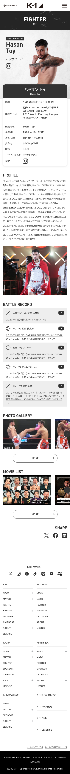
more (43, 458)
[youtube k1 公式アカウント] (51, 573)
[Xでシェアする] (46, 535)
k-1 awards (44, 706)
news (6, 593)
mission (35, 762)
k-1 (46, 695)
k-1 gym (42, 718)
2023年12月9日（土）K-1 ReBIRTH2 (26, 319)
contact (37, 757)
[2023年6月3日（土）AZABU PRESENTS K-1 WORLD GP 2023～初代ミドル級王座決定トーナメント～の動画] (61, 328)
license (7, 634)
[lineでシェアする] (64, 535)
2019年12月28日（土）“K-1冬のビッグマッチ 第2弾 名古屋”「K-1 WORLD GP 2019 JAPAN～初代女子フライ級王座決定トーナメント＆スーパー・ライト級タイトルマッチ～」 (35, 397)
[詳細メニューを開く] (64, 5)
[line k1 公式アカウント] (43, 573)
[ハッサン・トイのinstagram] (9, 66)
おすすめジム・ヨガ (35, 747)
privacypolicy (12, 757)
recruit (48, 757)
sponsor (8, 616)
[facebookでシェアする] (55, 535)
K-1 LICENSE (44, 730)
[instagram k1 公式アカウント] (18, 573)
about (7, 628)
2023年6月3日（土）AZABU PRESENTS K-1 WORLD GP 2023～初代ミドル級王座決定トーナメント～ (34, 337)
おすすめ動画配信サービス (56, 747)
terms (26, 757)
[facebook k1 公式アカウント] (27, 573)
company (60, 757)
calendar (9, 622)
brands (7, 611)
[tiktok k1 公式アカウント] (35, 573)
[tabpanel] (27, 434)
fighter (7, 605)
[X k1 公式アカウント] (10, 573)
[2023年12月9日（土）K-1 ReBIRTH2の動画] (61, 312)
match (7, 599)
